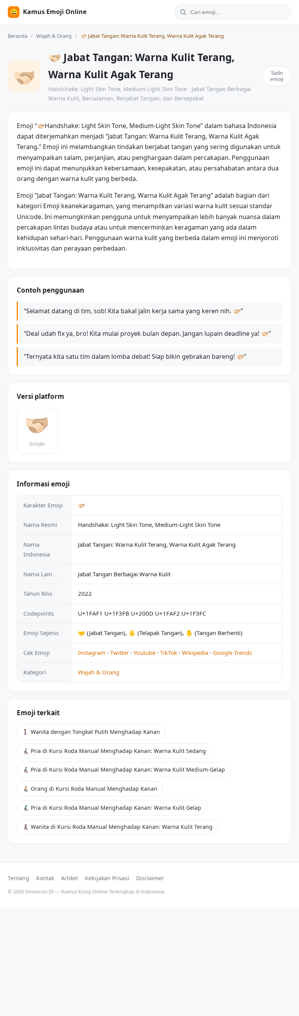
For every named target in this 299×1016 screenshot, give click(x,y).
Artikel (69, 878)
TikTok (168, 652)
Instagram (92, 652)
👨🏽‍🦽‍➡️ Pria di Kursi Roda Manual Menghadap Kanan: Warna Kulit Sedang (114, 751)
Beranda (17, 35)
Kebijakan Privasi (107, 878)
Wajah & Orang (54, 35)
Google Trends (232, 652)
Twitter (119, 652)
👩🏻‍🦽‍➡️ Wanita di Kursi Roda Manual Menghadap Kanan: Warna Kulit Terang (118, 826)
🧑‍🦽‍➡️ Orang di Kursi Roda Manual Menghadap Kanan (90, 788)
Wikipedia (195, 652)
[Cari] (182, 12)
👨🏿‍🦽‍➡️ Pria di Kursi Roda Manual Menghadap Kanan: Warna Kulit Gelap (112, 807)
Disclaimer (150, 878)
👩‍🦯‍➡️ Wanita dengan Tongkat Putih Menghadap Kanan (91, 731)
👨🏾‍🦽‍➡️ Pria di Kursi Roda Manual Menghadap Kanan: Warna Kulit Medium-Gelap (124, 769)
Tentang (18, 878)
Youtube (144, 652)
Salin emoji (276, 76)
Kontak (45, 878)
